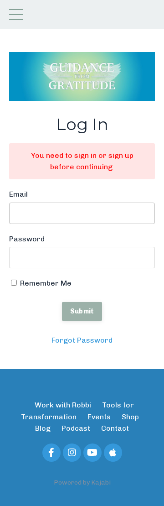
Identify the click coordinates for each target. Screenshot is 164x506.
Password (27, 239)
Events (99, 416)
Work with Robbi (63, 405)
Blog (43, 428)
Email (18, 194)
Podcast (76, 428)
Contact (115, 428)
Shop (130, 416)
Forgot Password (82, 340)
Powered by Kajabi (82, 482)
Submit (82, 311)
